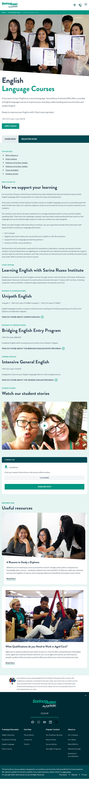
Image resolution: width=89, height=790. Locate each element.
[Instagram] (38, 722)
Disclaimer (63, 775)
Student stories (12, 174)
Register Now (29, 139)
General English (12, 170)
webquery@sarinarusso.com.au (44, 717)
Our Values (72, 740)
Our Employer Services (54, 735)
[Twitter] (56, 722)
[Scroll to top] (85, 695)
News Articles (51, 740)
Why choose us (12, 155)
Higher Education (8, 735)
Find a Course (7, 749)
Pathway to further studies (17, 163)
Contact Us (28, 740)
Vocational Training (9, 740)
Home (4, 12)
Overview (10, 139)
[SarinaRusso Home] (10, 5)
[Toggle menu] (85, 5)
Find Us (26, 744)
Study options (11, 159)
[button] (44, 426)
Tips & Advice (29, 735)
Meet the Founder (74, 749)
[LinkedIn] (50, 722)
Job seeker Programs (53, 749)
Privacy (84, 775)
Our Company (73, 735)
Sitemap (74, 775)
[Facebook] (32, 722)
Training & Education (14, 12)
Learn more (66, 772)
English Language (8, 744)
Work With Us (73, 744)
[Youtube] (44, 722)
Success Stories (51, 744)
